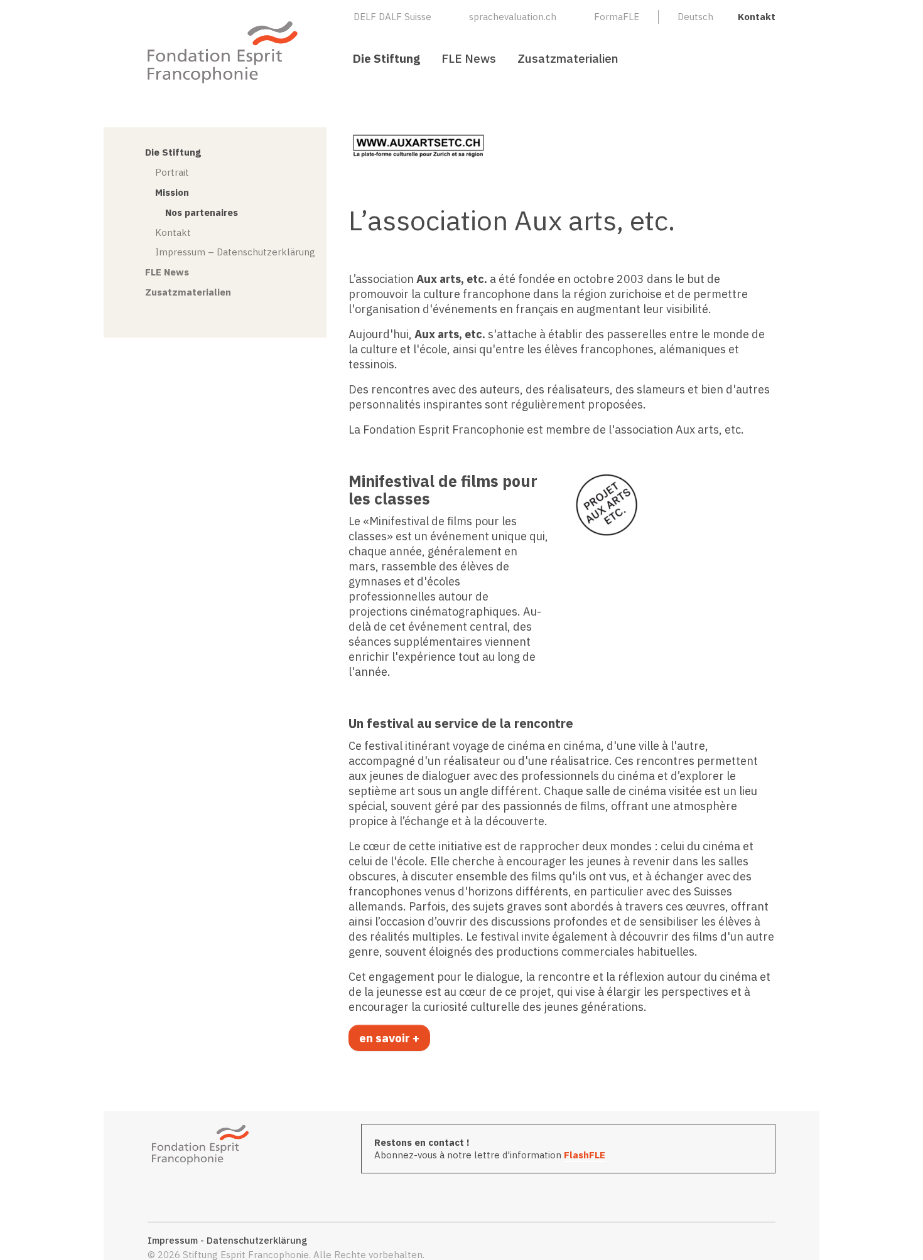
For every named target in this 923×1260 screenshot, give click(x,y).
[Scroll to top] (893, 1230)
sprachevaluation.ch (512, 17)
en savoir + (389, 1037)
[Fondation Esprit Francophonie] (223, 52)
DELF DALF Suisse (392, 17)
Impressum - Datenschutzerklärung (227, 1240)
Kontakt (756, 17)
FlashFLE (584, 1155)
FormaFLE (616, 17)
